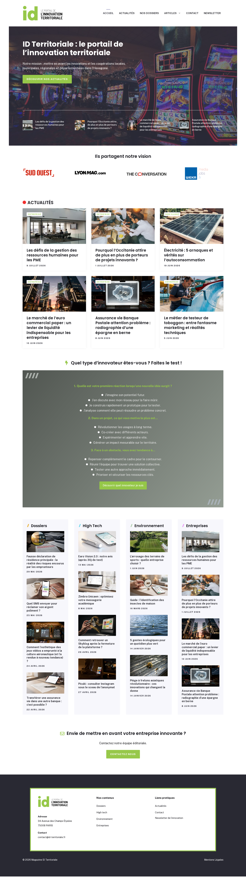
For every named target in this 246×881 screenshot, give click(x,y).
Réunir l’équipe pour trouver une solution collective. (124, 464)
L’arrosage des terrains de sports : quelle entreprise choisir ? (147, 560)
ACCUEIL (108, 13)
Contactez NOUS (123, 754)
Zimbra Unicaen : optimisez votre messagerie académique (95, 600)
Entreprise (34, 214)
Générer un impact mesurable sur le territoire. (125, 442)
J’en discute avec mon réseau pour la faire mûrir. (124, 400)
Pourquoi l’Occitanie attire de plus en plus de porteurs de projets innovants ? (102, 124)
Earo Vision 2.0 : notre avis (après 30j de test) (95, 558)
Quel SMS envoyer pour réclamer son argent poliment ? (42, 607)
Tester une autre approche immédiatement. (124, 469)
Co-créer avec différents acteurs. (124, 432)
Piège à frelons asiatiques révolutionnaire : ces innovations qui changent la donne (147, 685)
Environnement (104, 819)
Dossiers (101, 806)
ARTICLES (170, 13)
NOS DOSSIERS (149, 13)
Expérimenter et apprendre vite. (124, 437)
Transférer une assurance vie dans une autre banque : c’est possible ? (44, 701)
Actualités (160, 806)
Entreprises (102, 825)
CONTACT (192, 13)
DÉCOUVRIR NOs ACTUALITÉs (47, 79)
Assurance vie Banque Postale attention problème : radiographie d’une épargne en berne (122, 325)
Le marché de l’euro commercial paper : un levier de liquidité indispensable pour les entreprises (49, 327)
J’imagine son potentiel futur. (124, 395)
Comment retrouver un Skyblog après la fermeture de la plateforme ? (96, 644)
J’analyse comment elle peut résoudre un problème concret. (124, 410)
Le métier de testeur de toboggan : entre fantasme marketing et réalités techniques (190, 325)
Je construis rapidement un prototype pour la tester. (125, 405)
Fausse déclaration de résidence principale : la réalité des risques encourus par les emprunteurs (45, 561)
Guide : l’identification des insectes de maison (147, 601)
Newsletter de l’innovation (169, 818)
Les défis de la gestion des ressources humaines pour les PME (49, 124)
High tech (101, 812)
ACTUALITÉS (127, 13)
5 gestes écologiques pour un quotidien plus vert (148, 642)
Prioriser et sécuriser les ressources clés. (125, 474)
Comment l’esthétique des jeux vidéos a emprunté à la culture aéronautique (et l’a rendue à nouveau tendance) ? (45, 654)
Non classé (172, 214)
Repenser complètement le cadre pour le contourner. (125, 459)
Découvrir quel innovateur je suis (123, 485)
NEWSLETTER (212, 13)
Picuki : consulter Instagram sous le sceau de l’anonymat (96, 685)
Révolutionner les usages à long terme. (124, 427)
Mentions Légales (213, 859)
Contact (159, 812)
